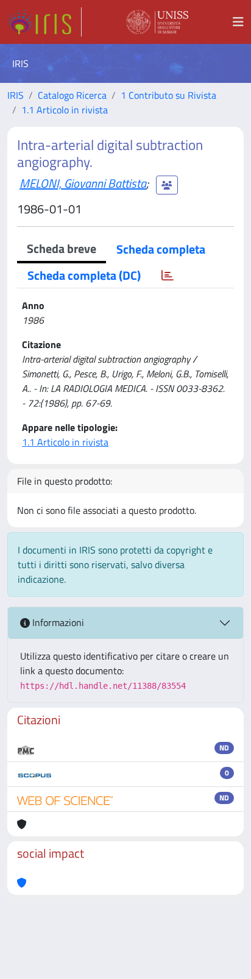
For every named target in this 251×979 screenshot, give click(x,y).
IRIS (15, 95)
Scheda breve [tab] (61, 248)
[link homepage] (44, 22)
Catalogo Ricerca (72, 95)
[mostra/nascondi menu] (238, 22)
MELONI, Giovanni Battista (82, 183)
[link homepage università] (157, 22)
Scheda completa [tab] (160, 249)
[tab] (167, 275)
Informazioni (57, 622)
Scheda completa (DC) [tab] (84, 275)
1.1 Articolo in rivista (64, 109)
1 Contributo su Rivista (168, 95)
